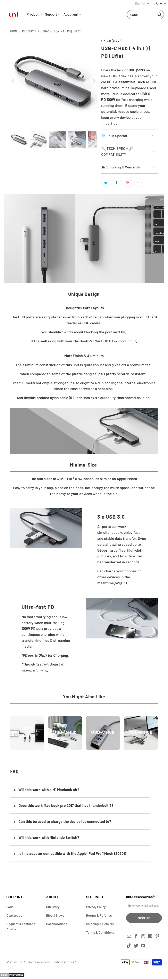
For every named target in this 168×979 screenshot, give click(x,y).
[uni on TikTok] (129, 945)
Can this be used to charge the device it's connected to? (64, 821)
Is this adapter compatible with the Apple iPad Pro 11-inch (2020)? (72, 853)
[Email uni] (129, 936)
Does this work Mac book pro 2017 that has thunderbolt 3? (65, 805)
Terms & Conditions (100, 932)
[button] (142, 3)
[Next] (94, 81)
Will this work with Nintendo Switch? (48, 837)
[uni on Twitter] (136, 945)
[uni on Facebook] (136, 936)
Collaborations (56, 924)
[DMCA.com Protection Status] (12, 976)
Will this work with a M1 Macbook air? (48, 789)
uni (20, 962)
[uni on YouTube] (143, 945)
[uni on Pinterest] (157, 936)
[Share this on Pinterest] (127, 182)
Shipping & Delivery (100, 924)
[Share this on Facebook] (116, 182)
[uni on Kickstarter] (150, 936)
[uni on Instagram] (143, 936)
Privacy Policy (96, 907)
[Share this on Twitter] (105, 182)
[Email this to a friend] (138, 182)
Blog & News (55, 915)
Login (162, 3)
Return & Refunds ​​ (99, 915)
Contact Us (14, 915)
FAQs (10, 907)
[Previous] (13, 81)
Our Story (53, 907)
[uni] (13, 14)
